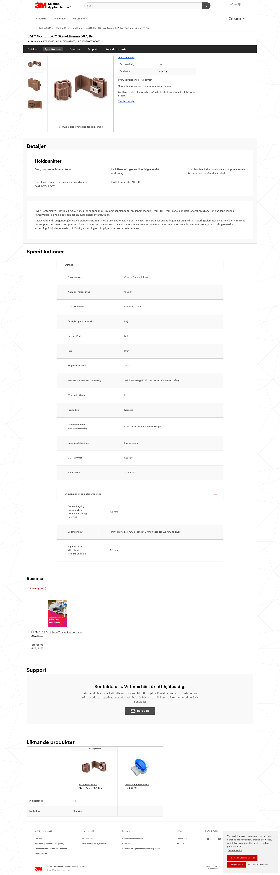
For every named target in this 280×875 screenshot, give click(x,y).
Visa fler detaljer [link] (126, 101)
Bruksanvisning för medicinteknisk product (141, 849)
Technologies (41, 854)
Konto (237, 19)
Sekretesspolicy (71, 867)
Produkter (41, 19)
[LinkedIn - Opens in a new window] (207, 838)
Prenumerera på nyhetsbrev (94, 844)
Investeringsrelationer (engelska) (49, 844)
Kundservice (181, 839)
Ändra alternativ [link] (126, 57)
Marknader (60, 19)
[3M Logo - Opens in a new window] (53, 5)
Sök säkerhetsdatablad (132, 839)
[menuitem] (32, 49)
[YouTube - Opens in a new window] (219, 838)
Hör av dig (143, 711)
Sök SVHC (127, 844)
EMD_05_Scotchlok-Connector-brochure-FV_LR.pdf (56, 634)
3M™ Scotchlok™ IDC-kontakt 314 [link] (137, 787)
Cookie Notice (235, 850)
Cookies (83, 867)
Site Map (179, 844)
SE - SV (233, 4)
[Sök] (206, 5)
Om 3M (38, 839)
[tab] (38, 588)
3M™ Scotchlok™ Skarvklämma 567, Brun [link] (91, 787)
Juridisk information (55, 867)
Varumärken (80, 19)
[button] (258, 864)
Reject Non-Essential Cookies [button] (242, 858)
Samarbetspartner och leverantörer (51, 849)
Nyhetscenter (88, 839)
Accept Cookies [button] (236, 865)
